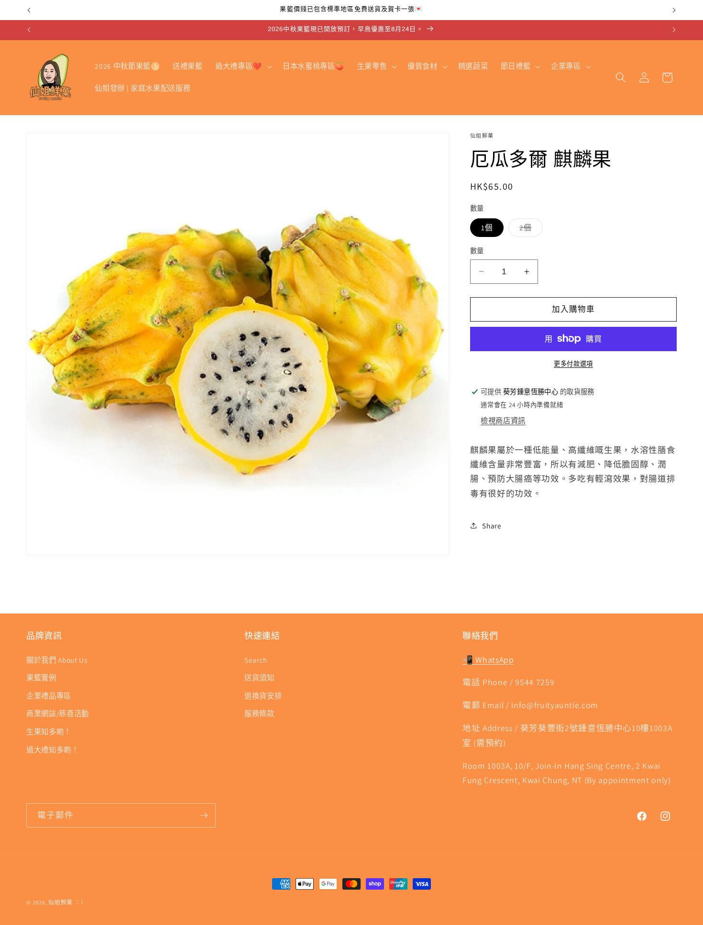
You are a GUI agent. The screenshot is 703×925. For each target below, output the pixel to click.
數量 (477, 250)
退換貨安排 (263, 695)
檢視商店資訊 (503, 420)
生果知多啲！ (48, 731)
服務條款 (259, 713)
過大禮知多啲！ (52, 749)
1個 (487, 227)
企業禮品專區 (48, 695)
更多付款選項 (573, 364)
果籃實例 (41, 677)
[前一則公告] (29, 10)
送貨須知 (259, 677)
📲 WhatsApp (488, 659)
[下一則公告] (674, 10)
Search (255, 659)
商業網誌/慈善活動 (57, 713)
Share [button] (491, 525)
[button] (242, 66)
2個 (528, 229)
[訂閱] (203, 815)
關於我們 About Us (57, 659)
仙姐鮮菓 (60, 902)
